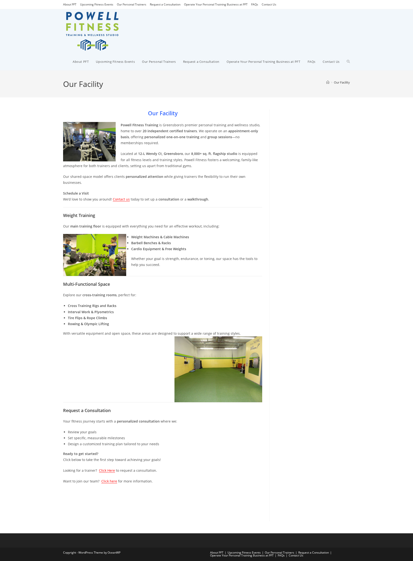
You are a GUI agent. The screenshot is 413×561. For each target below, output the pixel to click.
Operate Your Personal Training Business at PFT (216, 4)
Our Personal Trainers (131, 4)
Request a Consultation (165, 4)
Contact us (121, 199)
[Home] (327, 82)
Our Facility (342, 82)
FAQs (254, 4)
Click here (109, 481)
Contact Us (269, 4)
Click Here (107, 470)
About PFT (69, 4)
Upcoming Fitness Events (96, 4)
